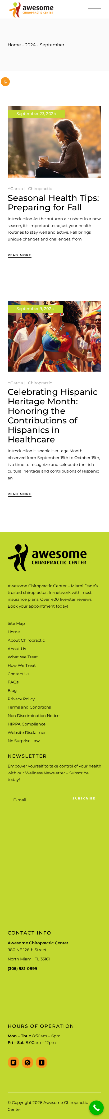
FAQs (13, 682)
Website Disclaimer (27, 732)
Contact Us (18, 673)
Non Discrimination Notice (34, 715)
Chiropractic (40, 188)
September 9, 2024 (35, 308)
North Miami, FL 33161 (29, 958)
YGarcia (15, 188)
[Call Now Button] (96, 1107)
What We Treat (23, 656)
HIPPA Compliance (27, 724)
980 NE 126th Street (27, 949)
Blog (12, 690)
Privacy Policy (21, 698)
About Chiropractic (26, 640)
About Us (17, 648)
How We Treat (22, 665)
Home (14, 631)
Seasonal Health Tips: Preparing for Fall (53, 202)
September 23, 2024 (36, 113)
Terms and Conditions (29, 707)
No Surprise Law (24, 740)
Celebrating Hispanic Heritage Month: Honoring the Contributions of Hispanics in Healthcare (53, 416)
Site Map (16, 623)
